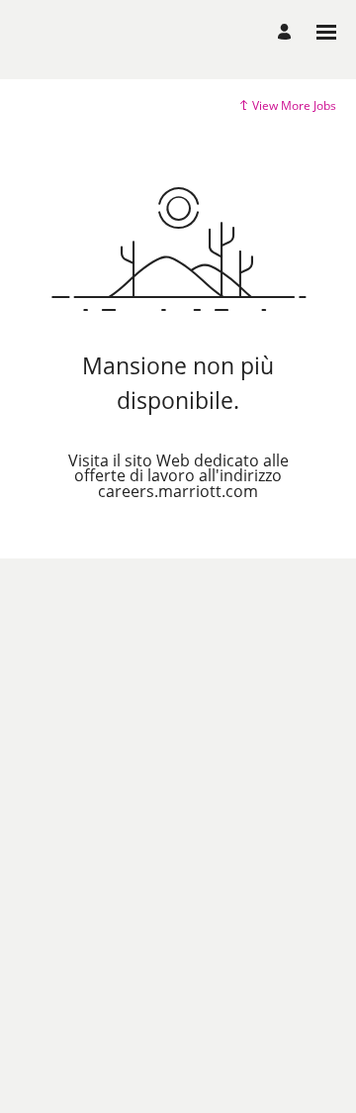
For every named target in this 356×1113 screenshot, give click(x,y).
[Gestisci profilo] (287, 32)
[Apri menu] (326, 32)
